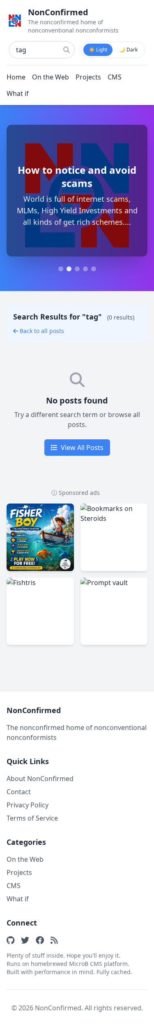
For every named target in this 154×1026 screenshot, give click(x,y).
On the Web (50, 77)
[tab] (60, 268)
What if (18, 93)
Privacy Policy (27, 804)
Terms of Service (32, 818)
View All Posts (82, 447)
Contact (19, 791)
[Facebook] (40, 940)
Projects (88, 77)
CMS (115, 77)
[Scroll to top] (134, 1014)
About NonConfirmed (40, 778)
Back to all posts (42, 331)
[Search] (66, 50)
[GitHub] (10, 940)
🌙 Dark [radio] (128, 49)
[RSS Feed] (54, 940)
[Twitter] (25, 940)
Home (16, 77)
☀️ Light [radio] (98, 49)
